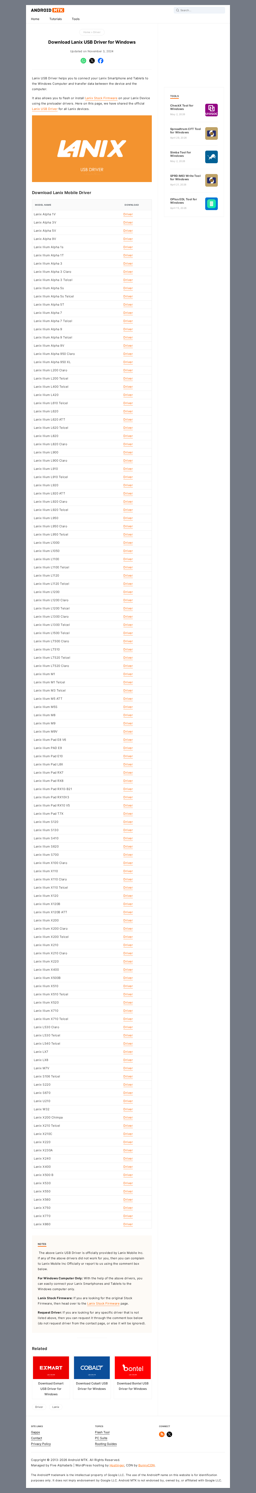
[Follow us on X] (169, 1436)
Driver (96, 32)
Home (35, 19)
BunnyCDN (146, 1465)
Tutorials (55, 19)
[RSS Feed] (162, 1436)
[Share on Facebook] (100, 62)
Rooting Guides (106, 1444)
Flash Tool (102, 1432)
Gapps (35, 1432)
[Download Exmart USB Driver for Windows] (51, 1368)
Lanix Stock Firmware (101, 98)
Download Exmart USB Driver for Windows (51, 1389)
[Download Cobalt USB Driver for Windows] (92, 1368)
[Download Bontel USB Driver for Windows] (133, 1368)
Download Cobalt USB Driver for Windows (92, 1386)
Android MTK (47, 10)
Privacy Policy (41, 1444)
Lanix (55, 1406)
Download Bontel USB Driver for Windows (133, 1386)
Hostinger (117, 1465)
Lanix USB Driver (45, 109)
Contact (36, 1438)
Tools (76, 19)
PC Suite (101, 1438)
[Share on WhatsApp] (83, 62)
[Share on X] (92, 62)
